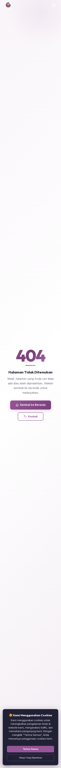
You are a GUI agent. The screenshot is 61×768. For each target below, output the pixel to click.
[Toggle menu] (53, 5)
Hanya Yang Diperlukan (30, 757)
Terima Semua (30, 749)
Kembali (33, 416)
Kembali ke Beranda (33, 404)
